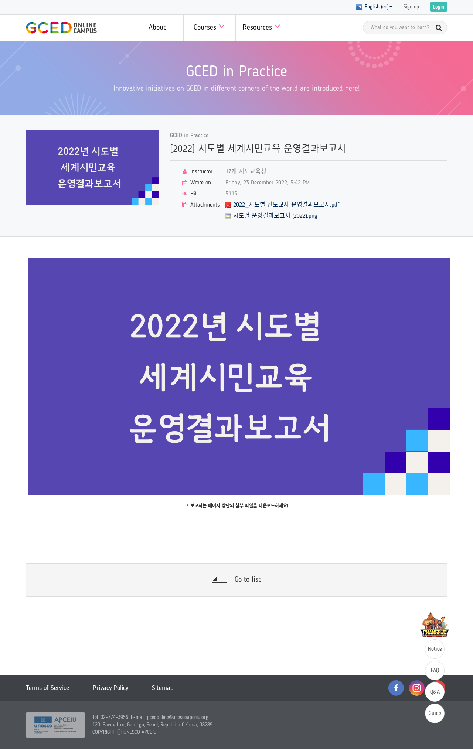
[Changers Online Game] (434, 624)
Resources (258, 27)
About (157, 27)
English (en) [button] (375, 7)
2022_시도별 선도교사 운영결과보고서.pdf (286, 205)
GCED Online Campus (61, 28)
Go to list (248, 579)
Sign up (411, 7)
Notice (435, 649)
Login (438, 7)
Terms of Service (47, 688)
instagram (416, 688)
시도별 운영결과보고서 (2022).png (275, 216)
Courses (206, 27)
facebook (396, 688)
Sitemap (163, 688)
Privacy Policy (110, 688)
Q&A (435, 692)
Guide (435, 713)
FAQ (435, 671)
